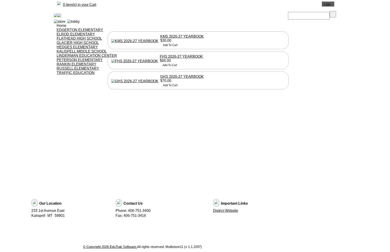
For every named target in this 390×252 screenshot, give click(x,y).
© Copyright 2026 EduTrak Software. (110, 247)
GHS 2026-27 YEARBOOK (182, 77)
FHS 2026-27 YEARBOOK (181, 56)
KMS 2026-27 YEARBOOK (182, 36)
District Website (225, 211)
